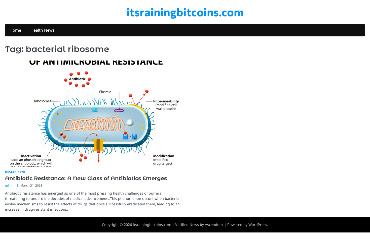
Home (15, 30)
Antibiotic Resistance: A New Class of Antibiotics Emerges (86, 178)
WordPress (257, 224)
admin (10, 185)
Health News (42, 30)
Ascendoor (214, 224)
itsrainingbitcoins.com (185, 12)
